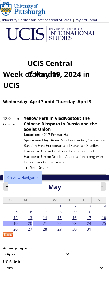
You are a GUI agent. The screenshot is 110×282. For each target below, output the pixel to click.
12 (15, 217)
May (54, 187)
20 (30, 223)
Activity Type (15, 248)
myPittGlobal (86, 20)
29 (59, 229)
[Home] (52, 33)
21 (45, 223)
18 (104, 217)
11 (104, 211)
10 (89, 211)
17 (89, 217)
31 (89, 229)
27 (30, 229)
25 (104, 223)
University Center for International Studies (35, 20)
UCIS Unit (11, 261)
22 (59, 223)
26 (15, 229)
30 (74, 229)
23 (74, 223)
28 (45, 229)
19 (15, 223)
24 (89, 223)
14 (45, 217)
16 (74, 217)
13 (30, 217)
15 (59, 217)
